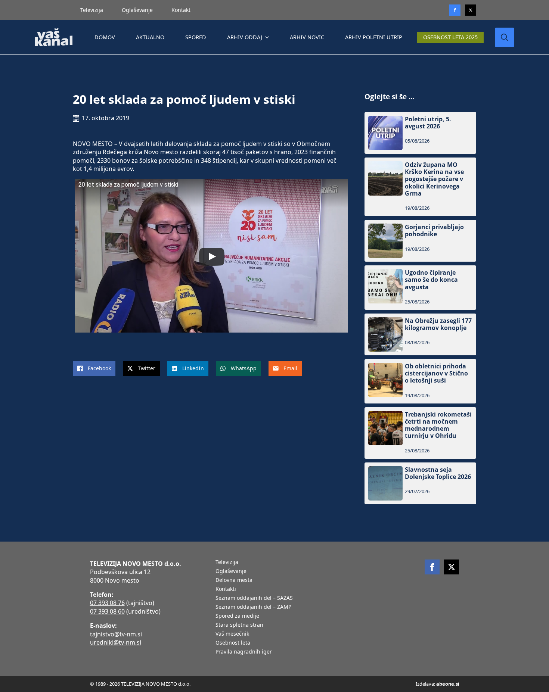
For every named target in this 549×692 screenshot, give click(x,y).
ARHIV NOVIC (307, 37)
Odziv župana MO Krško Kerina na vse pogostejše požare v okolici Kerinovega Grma (434, 179)
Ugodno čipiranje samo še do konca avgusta (431, 280)
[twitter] (470, 10)
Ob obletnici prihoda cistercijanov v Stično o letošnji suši (436, 373)
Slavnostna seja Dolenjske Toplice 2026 (438, 473)
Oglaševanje (137, 9)
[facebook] (432, 566)
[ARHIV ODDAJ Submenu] (268, 37)
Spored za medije (237, 616)
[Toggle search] (504, 37)
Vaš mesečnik (232, 634)
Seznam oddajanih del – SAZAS (254, 598)
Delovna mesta (233, 580)
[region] (97, 633)
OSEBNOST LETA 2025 (450, 37)
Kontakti (225, 589)
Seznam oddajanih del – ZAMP (253, 607)
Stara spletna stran (239, 625)
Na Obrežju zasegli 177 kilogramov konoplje (438, 324)
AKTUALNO (150, 37)
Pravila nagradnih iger (243, 652)
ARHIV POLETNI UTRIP (373, 37)
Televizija (91, 9)
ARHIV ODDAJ (244, 37)
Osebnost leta (232, 643)
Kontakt (180, 9)
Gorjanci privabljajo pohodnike (434, 231)
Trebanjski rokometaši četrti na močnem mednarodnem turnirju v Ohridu (438, 425)
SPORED (195, 37)
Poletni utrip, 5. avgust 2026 (428, 123)
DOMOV (104, 37)
